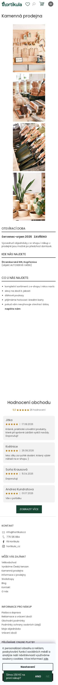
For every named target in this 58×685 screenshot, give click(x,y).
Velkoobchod (9, 562)
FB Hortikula (12, 541)
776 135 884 (13, 536)
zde (46, 659)
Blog (4, 583)
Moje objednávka (11, 628)
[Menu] (51, 4)
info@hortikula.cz (16, 532)
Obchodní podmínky (13, 620)
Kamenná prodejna (12, 571)
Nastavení (28, 667)
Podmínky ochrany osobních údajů (21, 624)
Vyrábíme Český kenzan (15, 566)
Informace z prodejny (14, 575)
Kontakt (6, 587)
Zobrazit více (29, 509)
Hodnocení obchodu (29, 402)
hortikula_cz (13, 546)
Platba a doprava (11, 612)
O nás (5, 591)
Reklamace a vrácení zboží (17, 616)
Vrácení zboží (9, 632)
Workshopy (8, 579)
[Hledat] (34, 4)
